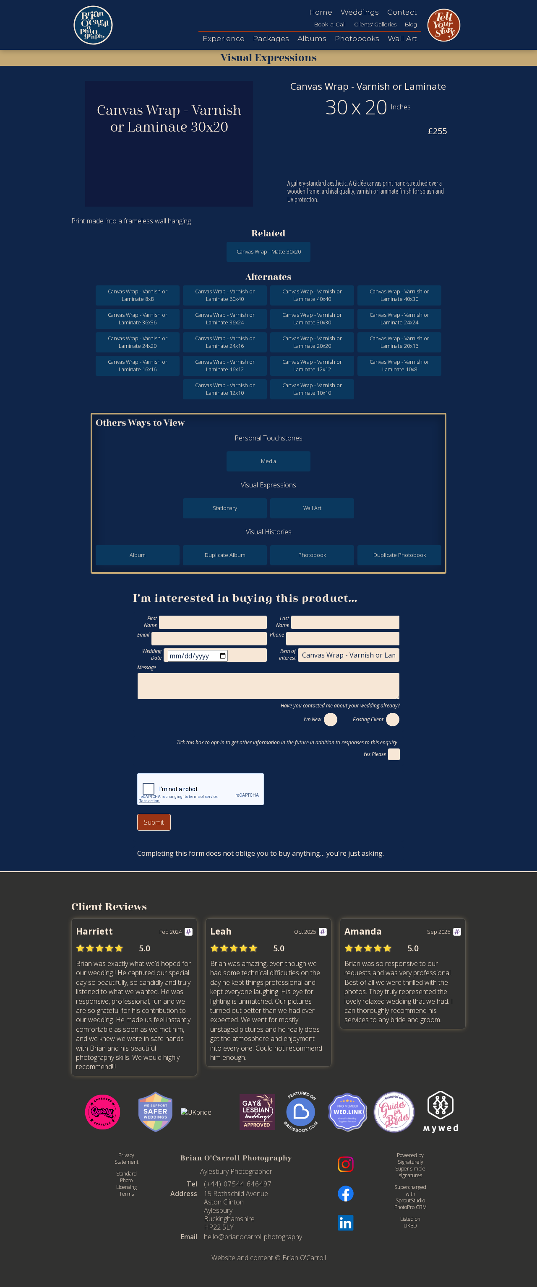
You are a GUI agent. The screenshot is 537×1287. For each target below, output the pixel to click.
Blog (411, 24)
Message (146, 667)
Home (320, 12)
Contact (402, 12)
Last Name (282, 622)
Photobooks (357, 38)
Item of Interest (287, 654)
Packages (271, 38)
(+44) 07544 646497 (238, 1184)
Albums (311, 38)
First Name (150, 622)
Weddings (360, 12)
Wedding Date (152, 654)
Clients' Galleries (375, 24)
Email (143, 635)
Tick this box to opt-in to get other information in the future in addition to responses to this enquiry (288, 742)
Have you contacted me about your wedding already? (340, 705)
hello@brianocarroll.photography (253, 1236)
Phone (277, 635)
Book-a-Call (330, 24)
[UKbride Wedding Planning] (208, 1112)
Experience (224, 38)
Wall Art (402, 38)
